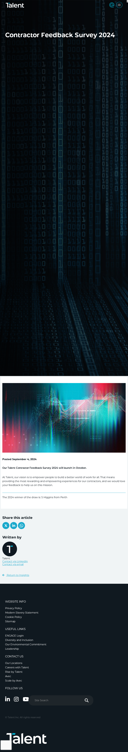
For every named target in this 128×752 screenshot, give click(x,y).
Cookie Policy (13, 617)
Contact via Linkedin (15, 561)
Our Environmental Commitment (25, 644)
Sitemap (10, 621)
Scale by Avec (13, 680)
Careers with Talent (17, 667)
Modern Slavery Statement (21, 612)
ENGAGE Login (14, 635)
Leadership (12, 648)
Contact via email (13, 564)
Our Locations (13, 663)
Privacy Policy (13, 608)
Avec (8, 676)
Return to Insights (17, 575)
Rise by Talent (13, 671)
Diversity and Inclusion (19, 640)
